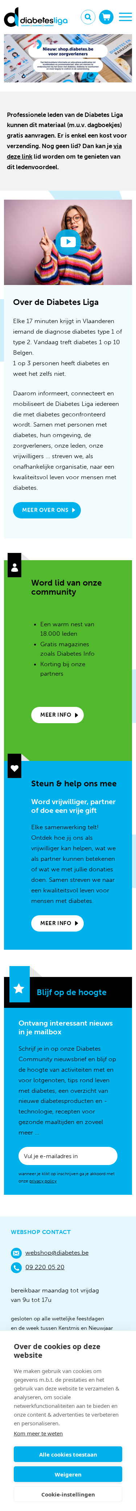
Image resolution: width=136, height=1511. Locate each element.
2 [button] (73, 74)
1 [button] (62, 74)
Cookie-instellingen (68, 1494)
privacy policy (43, 1181)
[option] (68, 58)
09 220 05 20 (45, 1267)
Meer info (55, 715)
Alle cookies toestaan (68, 1454)
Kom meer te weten (38, 1433)
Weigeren (68, 1474)
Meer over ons (45, 510)
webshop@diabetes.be (56, 1252)
